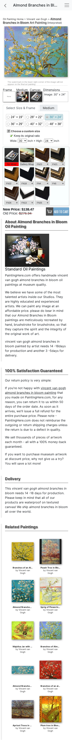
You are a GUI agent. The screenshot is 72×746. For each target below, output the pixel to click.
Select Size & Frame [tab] (20, 108)
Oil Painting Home (13, 19)
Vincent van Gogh (36, 19)
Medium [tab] (48, 108)
